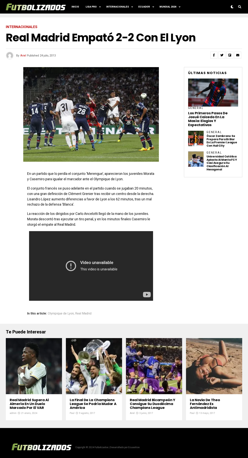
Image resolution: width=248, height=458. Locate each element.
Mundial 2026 (167, 6)
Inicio (75, 6)
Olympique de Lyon (61, 313)
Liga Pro (91, 6)
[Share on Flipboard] (229, 55)
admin (13, 413)
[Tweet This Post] (221, 55)
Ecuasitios (134, 447)
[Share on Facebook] (213, 55)
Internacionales (117, 6)
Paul (72, 413)
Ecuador (144, 6)
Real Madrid (83, 313)
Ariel (23, 55)
